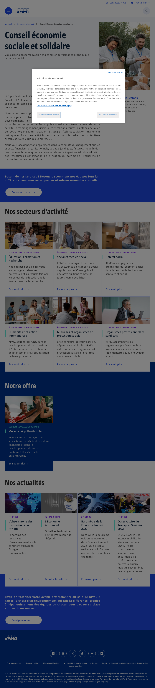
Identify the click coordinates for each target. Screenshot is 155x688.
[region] (78, 96)
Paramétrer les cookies (108, 115)
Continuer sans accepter (114, 72)
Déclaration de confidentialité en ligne (54, 105)
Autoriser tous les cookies (48, 115)
